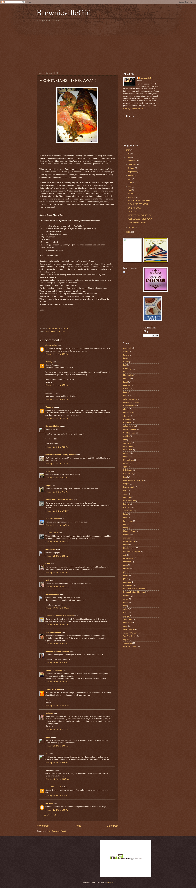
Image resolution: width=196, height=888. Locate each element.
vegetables (127, 643)
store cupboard (129, 629)
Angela (48, 486)
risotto (125, 602)
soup (125, 626)
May (130, 186)
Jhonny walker (51, 345)
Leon (125, 518)
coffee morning (129, 426)
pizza (125, 572)
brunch (126, 392)
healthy (126, 504)
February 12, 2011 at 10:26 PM (57, 706)
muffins (126, 535)
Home (78, 825)
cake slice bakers (130, 399)
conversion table (129, 429)
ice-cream (127, 507)
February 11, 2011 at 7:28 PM (56, 464)
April (130, 190)
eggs (125, 467)
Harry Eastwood (129, 501)
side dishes (127, 619)
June (130, 183)
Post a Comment (49, 815)
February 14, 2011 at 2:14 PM (56, 796)
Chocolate (127, 419)
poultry (126, 579)
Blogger (110, 883)
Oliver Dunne (128, 558)
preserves (127, 582)
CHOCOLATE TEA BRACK (138, 204)
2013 (128, 150)
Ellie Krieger (128, 470)
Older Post (112, 825)
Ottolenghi (127, 562)
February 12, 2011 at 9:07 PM (56, 682)
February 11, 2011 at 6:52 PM (56, 385)
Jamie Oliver (60, 332)
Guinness (127, 497)
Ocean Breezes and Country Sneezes (60, 455)
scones (126, 616)
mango (126, 528)
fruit (124, 490)
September (132, 172)
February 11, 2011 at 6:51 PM (56, 354)
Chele (47, 564)
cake (125, 396)
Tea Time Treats (129, 636)
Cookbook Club (129, 433)
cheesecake (128, 412)
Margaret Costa (129, 531)
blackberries (128, 375)
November (132, 164)
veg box (126, 640)
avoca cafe (127, 348)
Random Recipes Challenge (134, 592)
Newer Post (43, 825)
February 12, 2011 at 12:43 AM (57, 542)
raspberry (127, 596)
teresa (47, 471)
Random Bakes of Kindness (134, 589)
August (131, 175)
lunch (125, 524)
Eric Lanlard (128, 474)
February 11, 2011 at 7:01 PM (56, 418)
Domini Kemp (128, 460)
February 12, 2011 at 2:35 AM (56, 556)
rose (125, 606)
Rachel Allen (128, 585)
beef (47, 332)
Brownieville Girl (52, 426)
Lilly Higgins (128, 521)
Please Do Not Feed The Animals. (59, 500)
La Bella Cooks (51, 533)
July (130, 179)
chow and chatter (52, 519)
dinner (52, 332)
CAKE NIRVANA (134, 208)
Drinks (125, 463)
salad (125, 609)
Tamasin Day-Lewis (130, 633)
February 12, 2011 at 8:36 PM (56, 663)
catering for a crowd (131, 402)
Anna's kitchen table (53, 670)
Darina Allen (128, 446)
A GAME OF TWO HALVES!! (139, 201)
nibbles (126, 545)
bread (125, 382)
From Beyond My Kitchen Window (59, 616)
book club (127, 379)
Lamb (125, 514)
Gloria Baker (50, 549)
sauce (125, 612)
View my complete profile (133, 109)
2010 (128, 232)
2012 (128, 154)
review (125, 599)
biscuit (125, 372)
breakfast (127, 385)
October (131, 168)
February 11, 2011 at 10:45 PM (57, 525)
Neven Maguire (129, 541)
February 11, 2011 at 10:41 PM (57, 511)
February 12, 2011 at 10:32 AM (57, 587)
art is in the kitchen (53, 632)
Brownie (126, 389)
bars (125, 358)
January (131, 227)
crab (125, 440)
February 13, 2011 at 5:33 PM (56, 729)
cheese (126, 409)
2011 (128, 158)
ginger (125, 494)
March (130, 194)
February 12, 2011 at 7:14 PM (56, 644)
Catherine (49, 713)
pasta (125, 565)
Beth (47, 580)
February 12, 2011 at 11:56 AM (57, 608)
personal (126, 568)
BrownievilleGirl (64, 12)
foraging (126, 484)
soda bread (127, 623)
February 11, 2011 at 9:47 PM (56, 492)
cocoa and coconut (53, 787)
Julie (47, 754)
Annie (47, 737)
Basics (126, 362)
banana (126, 355)
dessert (126, 453)
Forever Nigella (129, 487)
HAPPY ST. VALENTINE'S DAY (140, 215)
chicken (126, 416)
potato (125, 575)
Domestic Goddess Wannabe (57, 651)
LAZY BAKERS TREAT (137, 223)
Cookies (126, 436)
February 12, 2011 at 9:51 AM (56, 573)
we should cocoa (129, 646)
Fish (125, 477)
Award (125, 351)
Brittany (48, 362)
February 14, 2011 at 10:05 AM (57, 779)
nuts (125, 555)
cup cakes (127, 443)
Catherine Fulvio (129, 406)
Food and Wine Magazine (133, 480)
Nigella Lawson (129, 548)
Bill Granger (127, 369)
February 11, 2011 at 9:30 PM (56, 478)
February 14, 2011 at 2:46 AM (56, 763)
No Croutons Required (131, 551)
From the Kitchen (52, 689)
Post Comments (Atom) (56, 831)
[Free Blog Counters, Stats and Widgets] (124, 273)
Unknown (49, 407)
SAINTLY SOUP (134, 212)
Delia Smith (127, 450)
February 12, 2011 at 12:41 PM (57, 625)
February (131, 198)
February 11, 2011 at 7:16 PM (56, 447)
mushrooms (127, 538)
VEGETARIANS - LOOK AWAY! (140, 219)
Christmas (127, 423)
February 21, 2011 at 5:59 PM (56, 810)
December (132, 161)
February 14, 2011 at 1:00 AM (56, 746)
